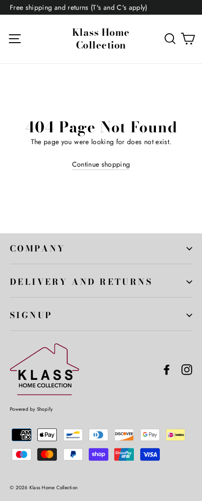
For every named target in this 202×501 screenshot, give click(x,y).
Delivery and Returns (81, 282)
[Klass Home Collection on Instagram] (186, 369)
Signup (31, 315)
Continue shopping (101, 164)
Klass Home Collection (101, 38)
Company (38, 248)
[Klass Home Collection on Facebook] (166, 369)
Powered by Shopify (31, 409)
